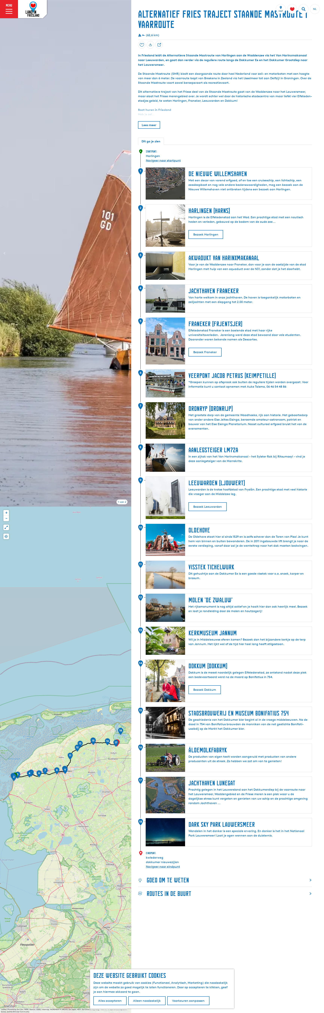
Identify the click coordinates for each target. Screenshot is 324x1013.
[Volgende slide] (126, 253)
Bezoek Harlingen (205, 234)
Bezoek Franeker (205, 352)
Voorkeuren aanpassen (188, 1001)
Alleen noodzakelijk (147, 1001)
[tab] (122, 501)
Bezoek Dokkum (204, 690)
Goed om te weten (168, 880)
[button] (14, 779)
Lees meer (149, 125)
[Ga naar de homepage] (32, 9)
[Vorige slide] (4, 253)
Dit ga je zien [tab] (151, 141)
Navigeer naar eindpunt (163, 866)
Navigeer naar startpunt (163, 160)
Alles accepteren (110, 1001)
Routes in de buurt (169, 893)
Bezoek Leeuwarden (207, 506)
